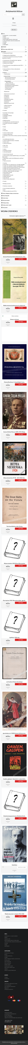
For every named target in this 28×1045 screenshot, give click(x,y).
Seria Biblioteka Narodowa (8, 139)
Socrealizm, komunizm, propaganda (10, 123)
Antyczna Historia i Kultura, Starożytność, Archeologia (11, 69)
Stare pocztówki (6, 200)
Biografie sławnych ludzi (9, 103)
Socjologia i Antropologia (8, 112)
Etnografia (5, 116)
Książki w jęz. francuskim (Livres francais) (11, 168)
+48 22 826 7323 (8, 1020)
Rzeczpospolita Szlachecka (10, 77)
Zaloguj (14, 22)
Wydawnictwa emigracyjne (8, 61)
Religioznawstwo (6, 120)
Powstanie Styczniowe (9, 86)
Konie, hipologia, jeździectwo (9, 188)
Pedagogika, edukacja (7, 115)
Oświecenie (6, 101)
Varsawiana (5, 146)
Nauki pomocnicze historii (9, 93)
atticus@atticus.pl (8, 1021)
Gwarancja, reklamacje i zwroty (11, 983)
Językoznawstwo (6, 173)
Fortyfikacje (6, 96)
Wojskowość (6, 91)
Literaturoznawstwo (7, 143)
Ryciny (6, 954)
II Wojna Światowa (8, 105)
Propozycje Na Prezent (8, 53)
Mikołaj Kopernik (8, 87)
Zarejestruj (14, 25)
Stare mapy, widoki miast (8, 49)
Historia (5, 72)
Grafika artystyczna (8, 955)
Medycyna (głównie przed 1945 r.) (10, 191)
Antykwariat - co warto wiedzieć (9, 35)
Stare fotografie (6, 195)
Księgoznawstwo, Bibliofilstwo (9, 55)
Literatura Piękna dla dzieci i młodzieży (11, 140)
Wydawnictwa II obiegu (8, 63)
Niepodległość (8, 81)
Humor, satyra (6, 141)
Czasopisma (5, 66)
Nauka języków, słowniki (8, 175)
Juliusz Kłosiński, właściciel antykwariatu (11, 40)
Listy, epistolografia (7, 151)
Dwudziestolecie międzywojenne (11, 85)
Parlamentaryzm (7, 100)
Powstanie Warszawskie (10, 79)
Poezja (4, 129)
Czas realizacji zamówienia (10, 986)
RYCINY (4, 46)
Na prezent (5, 207)
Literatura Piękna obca (7, 134)
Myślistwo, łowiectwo (7, 186)
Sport (4, 189)
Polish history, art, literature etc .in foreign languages (13, 164)
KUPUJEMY (5, 44)
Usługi (4, 43)
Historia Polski (7, 76)
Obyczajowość (6, 177)
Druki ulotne (5, 198)
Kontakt (5, 42)
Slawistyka (5, 118)
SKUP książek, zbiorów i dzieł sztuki (10, 39)
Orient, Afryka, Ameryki (8, 154)
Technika (5, 163)
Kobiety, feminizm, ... (7, 176)
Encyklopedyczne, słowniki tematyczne (11, 121)
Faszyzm (6, 108)
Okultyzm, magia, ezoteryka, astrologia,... (11, 171)
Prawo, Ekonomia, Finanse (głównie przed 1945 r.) (13, 65)
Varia (4, 124)
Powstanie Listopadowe (10, 84)
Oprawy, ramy (6, 38)
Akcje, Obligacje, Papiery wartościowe (10, 193)
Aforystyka (5, 130)
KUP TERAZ (20, 259)
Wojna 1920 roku (9, 82)
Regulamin (7, 987)
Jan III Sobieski (8, 89)
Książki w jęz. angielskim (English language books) (13, 165)
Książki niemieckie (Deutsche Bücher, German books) (14, 167)
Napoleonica (6, 97)
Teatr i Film (5, 145)
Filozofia (5, 110)
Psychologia (5, 114)
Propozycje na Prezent (9, 952)
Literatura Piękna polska (8, 132)
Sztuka (4, 126)
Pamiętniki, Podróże (7, 150)
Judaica (4, 149)
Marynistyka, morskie (7, 172)
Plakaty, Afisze (6, 202)
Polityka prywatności (9, 989)
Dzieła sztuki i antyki (7, 205)
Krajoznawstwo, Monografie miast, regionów (12, 60)
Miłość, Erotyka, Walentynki (9, 179)
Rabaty (4, 36)
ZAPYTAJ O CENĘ (22, 867)
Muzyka (4, 181)
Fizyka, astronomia (7, 160)
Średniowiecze (7, 74)
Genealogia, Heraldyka (8, 99)
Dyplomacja (6, 95)
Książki (4, 51)
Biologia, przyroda (7, 183)
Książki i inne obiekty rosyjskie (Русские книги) (12, 169)
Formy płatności (8, 985)
